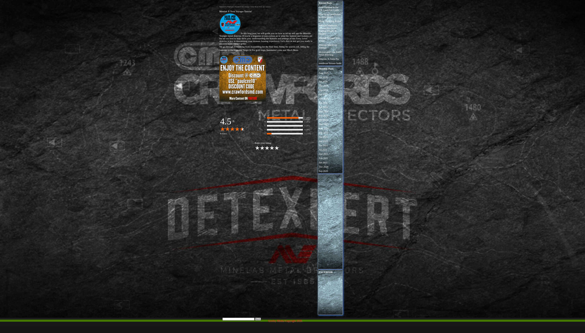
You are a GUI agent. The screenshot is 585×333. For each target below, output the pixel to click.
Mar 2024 (323, 111)
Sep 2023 (323, 132)
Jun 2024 (323, 107)
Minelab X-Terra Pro (329, 59)
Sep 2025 (323, 90)
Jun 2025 (323, 94)
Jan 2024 (323, 120)
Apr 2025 (323, 98)
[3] (267, 149)
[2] (262, 149)
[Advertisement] (330, 222)
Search (258, 319)
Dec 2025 (323, 86)
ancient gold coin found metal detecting (330, 53)
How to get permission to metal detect (330, 15)
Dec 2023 (323, 124)
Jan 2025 (323, 103)
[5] (276, 149)
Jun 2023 (323, 137)
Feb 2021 (323, 158)
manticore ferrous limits (330, 63)
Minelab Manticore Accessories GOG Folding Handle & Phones (328, 29)
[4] (271, 149)
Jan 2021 (323, 162)
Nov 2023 (324, 128)
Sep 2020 (323, 171)
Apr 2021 (323, 154)
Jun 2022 (323, 145)
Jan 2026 (323, 81)
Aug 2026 (324, 73)
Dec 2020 (323, 167)
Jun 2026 (323, 77)
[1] (257, 149)
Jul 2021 (323, 149)
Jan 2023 (323, 141)
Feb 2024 (323, 115)
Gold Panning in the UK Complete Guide (329, 8)
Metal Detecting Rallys (330, 21)
